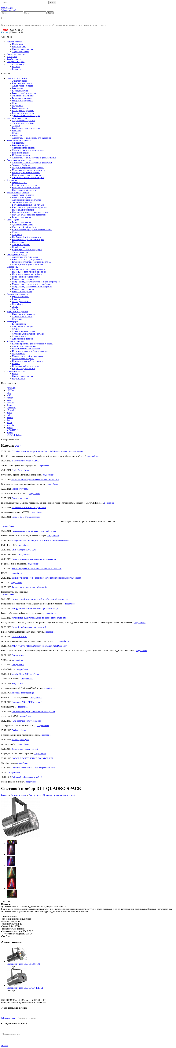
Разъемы (16, 363)
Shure (9, 422)
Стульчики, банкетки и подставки (28, 334)
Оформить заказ (8, 1018)
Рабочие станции (20, 145)
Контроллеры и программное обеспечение (32, 229)
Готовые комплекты (21, 217)
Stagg (9, 420)
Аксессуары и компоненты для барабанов (31, 138)
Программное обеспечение (24, 190)
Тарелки (16, 125)
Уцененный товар (20, 51)
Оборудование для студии (19, 160)
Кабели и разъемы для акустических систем (32, 344)
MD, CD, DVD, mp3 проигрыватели (29, 215)
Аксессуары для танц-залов (25, 257)
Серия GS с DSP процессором (26, 517)
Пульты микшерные (21, 197)
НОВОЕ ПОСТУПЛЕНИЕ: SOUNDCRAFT (32, 758)
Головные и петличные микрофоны (29, 272)
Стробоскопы (18, 247)
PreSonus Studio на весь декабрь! (26, 777)
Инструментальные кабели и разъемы (30, 351)
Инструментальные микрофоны (27, 274)
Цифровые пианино (21, 155)
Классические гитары (22, 83)
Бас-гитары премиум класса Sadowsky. (30, 587)
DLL (9, 393)
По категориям (19, 46)
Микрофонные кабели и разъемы (27, 356)
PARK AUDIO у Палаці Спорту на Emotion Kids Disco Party (39, 646)
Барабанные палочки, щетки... (26, 128)
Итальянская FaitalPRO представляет (29, 507)
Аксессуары (12, 321)
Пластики (16, 130)
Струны (16, 103)
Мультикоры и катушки (23, 358)
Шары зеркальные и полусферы (27, 249)
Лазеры (15, 232)
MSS (9, 395)
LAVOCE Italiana (14, 435)
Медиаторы (17, 105)
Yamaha (10, 403)
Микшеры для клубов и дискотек (27, 264)
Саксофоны (17, 304)
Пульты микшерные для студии (27, 175)
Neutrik (10, 417)
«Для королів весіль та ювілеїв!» (27, 721)
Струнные (17, 319)
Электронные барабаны (23, 123)
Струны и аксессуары (22, 316)
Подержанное (18, 378)
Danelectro (11, 407)
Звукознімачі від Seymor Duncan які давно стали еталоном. (39, 618)
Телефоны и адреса (15, 61)
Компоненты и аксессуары (24, 185)
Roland (10, 432)
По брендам (17, 44)
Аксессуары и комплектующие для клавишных (34, 158)
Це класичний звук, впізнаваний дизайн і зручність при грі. (40, 599)
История (16, 66)
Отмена (4, 1045)
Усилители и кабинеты (23, 96)
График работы (19, 730)
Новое (15, 373)
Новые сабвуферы (20, 489)
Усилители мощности (22, 202)
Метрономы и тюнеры (22, 326)
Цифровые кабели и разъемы (25, 366)
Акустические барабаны (23, 120)
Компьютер (12, 180)
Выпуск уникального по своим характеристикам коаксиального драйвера (46, 578)
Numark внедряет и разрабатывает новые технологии (36, 568)
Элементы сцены (20, 252)
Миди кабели (18, 353)
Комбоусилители (20, 91)
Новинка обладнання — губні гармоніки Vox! (33, 768)
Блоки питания (19, 324)
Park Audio (11, 388)
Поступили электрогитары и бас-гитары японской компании (40, 540)
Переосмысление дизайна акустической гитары (34, 531)
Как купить (12, 56)
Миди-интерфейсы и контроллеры (28, 167)
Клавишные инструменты (19, 140)
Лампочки (17, 234)
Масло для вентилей (21, 301)
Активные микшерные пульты (26, 200)
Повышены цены (20, 498)
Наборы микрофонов (22, 291)
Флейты (16, 309)
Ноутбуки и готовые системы (26, 187)
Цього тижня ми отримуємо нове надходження (34, 559)
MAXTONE (12, 430)
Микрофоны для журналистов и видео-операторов (36, 282)
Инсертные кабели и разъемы (26, 348)
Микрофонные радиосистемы (26, 277)
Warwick (10, 410)
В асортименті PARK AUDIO (25, 461)
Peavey (10, 427)
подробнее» (93, 456)
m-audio (10, 425)
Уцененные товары (16, 371)
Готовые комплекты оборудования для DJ (31, 262)
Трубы (15, 306)
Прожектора (18, 242)
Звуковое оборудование (18, 192)
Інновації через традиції (22, 693)
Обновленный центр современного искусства (33, 711)
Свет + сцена (13, 220)
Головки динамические (23, 210)
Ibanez (9, 412)
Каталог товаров (14, 42)
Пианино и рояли (20, 153)
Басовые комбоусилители (24, 93)
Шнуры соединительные (23, 368)
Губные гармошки (20, 296)
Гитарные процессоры (22, 100)
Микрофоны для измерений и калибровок (32, 284)
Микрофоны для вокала (23, 279)
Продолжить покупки (27, 1018)
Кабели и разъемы (15, 341)
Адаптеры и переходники (24, 346)
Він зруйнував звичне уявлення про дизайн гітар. (35, 608)
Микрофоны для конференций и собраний (32, 286)
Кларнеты (16, 299)
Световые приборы (21, 244)
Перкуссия (17, 135)
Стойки (15, 133)
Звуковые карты (19, 182)
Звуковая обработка (21, 165)
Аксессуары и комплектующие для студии (32, 162)
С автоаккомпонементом (23, 148)
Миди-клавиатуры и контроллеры (28, 150)
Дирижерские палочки (22, 339)
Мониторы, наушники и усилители (28, 170)
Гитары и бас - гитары (17, 78)
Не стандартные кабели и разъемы (28, 361)
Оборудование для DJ (17, 254)
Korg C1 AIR (18, 683)
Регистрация (7, 7)
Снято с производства (22, 49)
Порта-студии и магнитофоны (26, 172)
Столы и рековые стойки (23, 331)
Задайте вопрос (14, 59)
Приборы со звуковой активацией (28, 239)
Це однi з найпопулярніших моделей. (29, 627)
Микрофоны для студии (23, 289)
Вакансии (16, 69)
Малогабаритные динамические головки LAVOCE (35, 479)
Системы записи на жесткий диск (28, 177)
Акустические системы (23, 195)
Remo (9, 405)
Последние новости (16, 54)
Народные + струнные (17, 311)
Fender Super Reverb (21, 470)
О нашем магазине (15, 64)
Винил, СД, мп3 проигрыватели (27, 259)
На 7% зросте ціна (20, 739)
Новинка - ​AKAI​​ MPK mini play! (27, 702)
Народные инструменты (23, 314)
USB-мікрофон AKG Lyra (24, 550)
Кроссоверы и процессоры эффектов (29, 207)
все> (18, 445)
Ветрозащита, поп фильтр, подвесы (28, 269)
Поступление (18, 655)
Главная (5, 795)
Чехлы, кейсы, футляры (23, 110)
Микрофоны (12, 267)
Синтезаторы (18, 143)
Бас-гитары (17, 88)
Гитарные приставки (22, 98)
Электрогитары (19, 81)
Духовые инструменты (17, 294)
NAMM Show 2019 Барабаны (25, 674)
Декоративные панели (22, 224)
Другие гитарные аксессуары (26, 115)
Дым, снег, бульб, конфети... (25, 227)
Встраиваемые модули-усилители (28, 205)
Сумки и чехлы (19, 336)
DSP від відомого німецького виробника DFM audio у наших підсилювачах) (47, 451)
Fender (10, 398)
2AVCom (11, 390)
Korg (9, 400)
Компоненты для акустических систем (30, 212)
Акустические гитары (22, 86)
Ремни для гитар (20, 108)
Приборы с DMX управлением (26, 237)
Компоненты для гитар (23, 113)
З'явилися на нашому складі (25, 749)
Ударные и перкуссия (17, 118)
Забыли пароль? (8, 10)
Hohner (10, 415)
